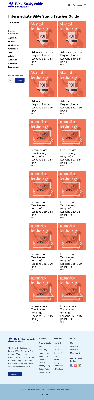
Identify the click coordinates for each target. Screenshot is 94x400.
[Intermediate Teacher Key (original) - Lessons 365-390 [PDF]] (43, 236)
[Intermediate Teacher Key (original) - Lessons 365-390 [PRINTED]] (72, 236)
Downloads (13, 67)
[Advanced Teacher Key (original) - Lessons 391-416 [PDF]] (72, 83)
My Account (75, 353)
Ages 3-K (12, 38)
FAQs (41, 346)
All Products (13, 63)
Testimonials (44, 353)
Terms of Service (42, 360)
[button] (81, 5)
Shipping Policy (45, 372)
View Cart (74, 346)
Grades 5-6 (13, 49)
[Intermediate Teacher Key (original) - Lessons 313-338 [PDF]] (43, 132)
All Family (13, 60)
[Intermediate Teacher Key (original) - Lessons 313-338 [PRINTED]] (72, 132)
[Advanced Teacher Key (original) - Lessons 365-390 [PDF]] (43, 83)
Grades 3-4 (13, 45)
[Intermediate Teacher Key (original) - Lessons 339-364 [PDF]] (43, 184)
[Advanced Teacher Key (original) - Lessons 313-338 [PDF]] (43, 34)
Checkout (74, 350)
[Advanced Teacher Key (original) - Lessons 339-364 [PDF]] (72, 34)
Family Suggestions (58, 364)
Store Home (13, 22)
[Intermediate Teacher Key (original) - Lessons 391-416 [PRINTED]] (72, 288)
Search (19, 81)
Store (72, 343)
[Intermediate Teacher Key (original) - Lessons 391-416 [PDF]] (43, 288)
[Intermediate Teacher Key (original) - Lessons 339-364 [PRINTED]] (72, 184)
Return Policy (44, 369)
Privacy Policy (44, 365)
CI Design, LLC (68, 389)
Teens (10, 52)
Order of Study (45, 343)
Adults (11, 56)
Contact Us (43, 356)
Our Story (43, 350)
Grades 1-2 (13, 41)
